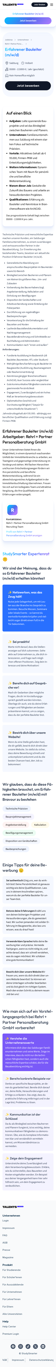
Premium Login (10, 1333)
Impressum (8, 1228)
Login (5, 1220)
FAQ (4, 1235)
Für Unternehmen (12, 1291)
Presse (6, 1250)
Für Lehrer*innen (11, 1299)
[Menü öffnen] (52, 5)
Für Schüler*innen (12, 1277)
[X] (35, 1346)
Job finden (39, 4)
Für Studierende (11, 1270)
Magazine (7, 1257)
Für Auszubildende (12, 1284)
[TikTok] (28, 1346)
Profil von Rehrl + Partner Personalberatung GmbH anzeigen (24, 533)
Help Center (9, 1326)
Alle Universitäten (12, 1314)
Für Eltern (7, 1306)
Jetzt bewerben (28, 20)
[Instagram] (20, 1346)
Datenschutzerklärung (41, 1360)
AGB (4, 1242)
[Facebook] (13, 1346)
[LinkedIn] (42, 1346)
